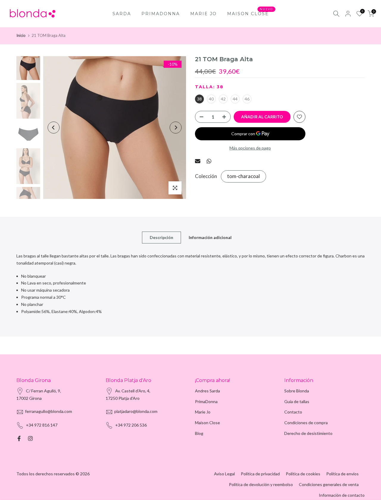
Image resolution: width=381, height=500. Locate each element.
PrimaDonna (206, 401)
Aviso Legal (224, 473)
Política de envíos (342, 473)
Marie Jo (202, 411)
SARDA (122, 13)
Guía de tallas (296, 401)
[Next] (176, 127)
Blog (199, 433)
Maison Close (207, 422)
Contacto (293, 411)
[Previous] (54, 127)
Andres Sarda (207, 390)
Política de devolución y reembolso (261, 484)
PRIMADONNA (160, 13)
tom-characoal (243, 176)
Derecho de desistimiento (308, 433)
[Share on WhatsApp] (209, 161)
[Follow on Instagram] (30, 438)
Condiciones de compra (306, 422)
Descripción (161, 237)
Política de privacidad (260, 473)
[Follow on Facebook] (19, 438)
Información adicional (210, 237)
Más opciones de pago (250, 147)
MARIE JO (203, 13)
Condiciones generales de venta (329, 484)
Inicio (21, 35)
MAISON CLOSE (250, 13)
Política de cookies (303, 473)
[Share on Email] (197, 161)
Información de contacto (342, 495)
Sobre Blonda (296, 390)
